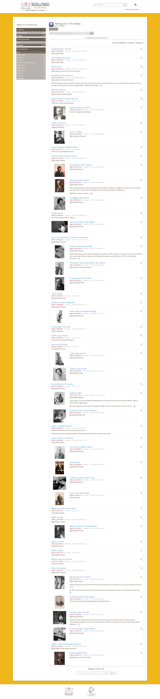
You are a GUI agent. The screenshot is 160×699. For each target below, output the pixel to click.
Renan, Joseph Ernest (78, 653)
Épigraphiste (21, 68)
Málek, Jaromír (57, 517)
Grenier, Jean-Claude (78, 368)
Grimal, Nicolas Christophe (62, 384)
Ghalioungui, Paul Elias (60, 327)
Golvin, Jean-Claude (59, 335)
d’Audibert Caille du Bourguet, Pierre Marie (87, 263)
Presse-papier (135, 4)
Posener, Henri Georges (79, 612)
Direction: (132, 43)
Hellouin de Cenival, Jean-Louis (63, 156)
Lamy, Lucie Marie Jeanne (61, 426)
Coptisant (20, 73)
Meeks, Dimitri (57, 550)
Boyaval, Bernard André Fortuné (64, 98)
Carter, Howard (76, 132)
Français (19, 35)
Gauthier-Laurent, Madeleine (63, 302)
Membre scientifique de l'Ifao (26, 63)
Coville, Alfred (57, 213)
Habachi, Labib (76, 393)
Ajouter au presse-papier (141, 49)
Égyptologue (21, 55)
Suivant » (112, 673)
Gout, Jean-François (59, 344)
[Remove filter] (56, 29)
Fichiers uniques (22, 33)
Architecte (20, 76)
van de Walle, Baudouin (61, 58)
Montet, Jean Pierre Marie (80, 577)
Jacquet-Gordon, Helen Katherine (83, 410)
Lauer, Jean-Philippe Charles (81, 447)
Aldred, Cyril (56, 66)
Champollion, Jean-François (81, 165)
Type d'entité (23, 39)
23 (106, 673)
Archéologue (21, 57)
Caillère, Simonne (58, 123)
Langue (20, 29)
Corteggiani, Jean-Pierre (79, 198)
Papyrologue (21, 70)
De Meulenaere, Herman (61, 49)
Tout (18, 42)
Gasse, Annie (56, 293)
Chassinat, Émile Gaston (79, 180)
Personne (20, 45)
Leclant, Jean (75, 462)
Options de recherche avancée (96, 38)
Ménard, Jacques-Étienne (61, 559)
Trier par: (115, 43)
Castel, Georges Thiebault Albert (64, 147)
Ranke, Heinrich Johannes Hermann (66, 644)
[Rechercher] (92, 33)
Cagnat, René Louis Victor (80, 107)
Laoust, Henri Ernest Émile (62, 438)
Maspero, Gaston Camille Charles (83, 526)
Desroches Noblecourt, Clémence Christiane (69, 237)
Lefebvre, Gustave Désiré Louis (82, 477)
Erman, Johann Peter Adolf (80, 278)
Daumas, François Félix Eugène (82, 222)
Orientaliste (20, 78)
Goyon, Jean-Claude (78, 353)
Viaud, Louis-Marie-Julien (80, 493)
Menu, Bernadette (58, 568)
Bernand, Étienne (58, 90)
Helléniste (20, 65)
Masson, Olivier (57, 541)
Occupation (22, 48)
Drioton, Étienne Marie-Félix (81, 246)
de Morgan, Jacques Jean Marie (82, 597)
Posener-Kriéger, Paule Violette (82, 628)
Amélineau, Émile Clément (62, 75)
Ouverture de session (132, 9)
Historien (20, 60)
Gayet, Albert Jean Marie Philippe (83, 311)
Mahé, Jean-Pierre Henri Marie (63, 508)
